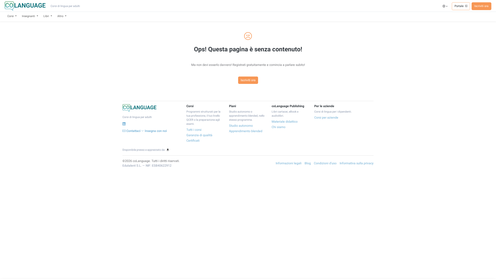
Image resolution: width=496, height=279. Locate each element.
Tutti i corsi (194, 129)
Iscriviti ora (481, 6)
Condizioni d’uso (325, 163)
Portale (459, 6)
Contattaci (133, 131)
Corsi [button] (11, 16)
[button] (445, 6)
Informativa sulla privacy (357, 163)
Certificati (193, 140)
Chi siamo (278, 127)
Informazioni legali (288, 163)
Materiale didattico (285, 121)
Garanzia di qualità (199, 135)
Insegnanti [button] (29, 16)
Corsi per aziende (326, 117)
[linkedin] (124, 124)
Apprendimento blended (245, 131)
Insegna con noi (156, 131)
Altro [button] (60, 16)
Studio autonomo (241, 125)
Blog (308, 163)
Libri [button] (46, 16)
